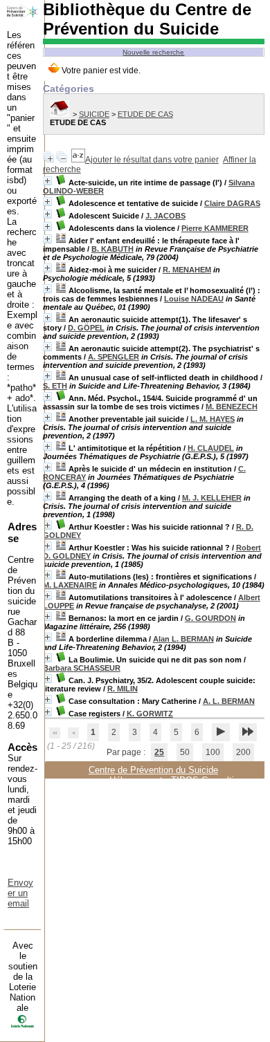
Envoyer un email (20, 893)
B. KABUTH (112, 249)
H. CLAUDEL (211, 448)
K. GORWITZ (150, 713)
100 (213, 752)
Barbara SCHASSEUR (81, 668)
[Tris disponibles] (78, 160)
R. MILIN (122, 689)
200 (243, 752)
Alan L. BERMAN (183, 639)
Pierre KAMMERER (215, 228)
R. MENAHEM (187, 270)
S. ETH (55, 386)
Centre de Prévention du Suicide (153, 770)
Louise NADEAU (194, 299)
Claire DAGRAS (232, 203)
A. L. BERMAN (229, 701)
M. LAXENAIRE (70, 585)
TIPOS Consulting (207, 780)
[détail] (47, 180)
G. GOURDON (210, 618)
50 (185, 752)
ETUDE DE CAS (145, 114)
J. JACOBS (165, 216)
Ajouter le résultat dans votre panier (152, 160)
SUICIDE (94, 114)
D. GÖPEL (86, 328)
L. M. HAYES (212, 419)
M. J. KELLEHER (212, 498)
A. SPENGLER (113, 357)
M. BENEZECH (232, 406)
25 (159, 752)
